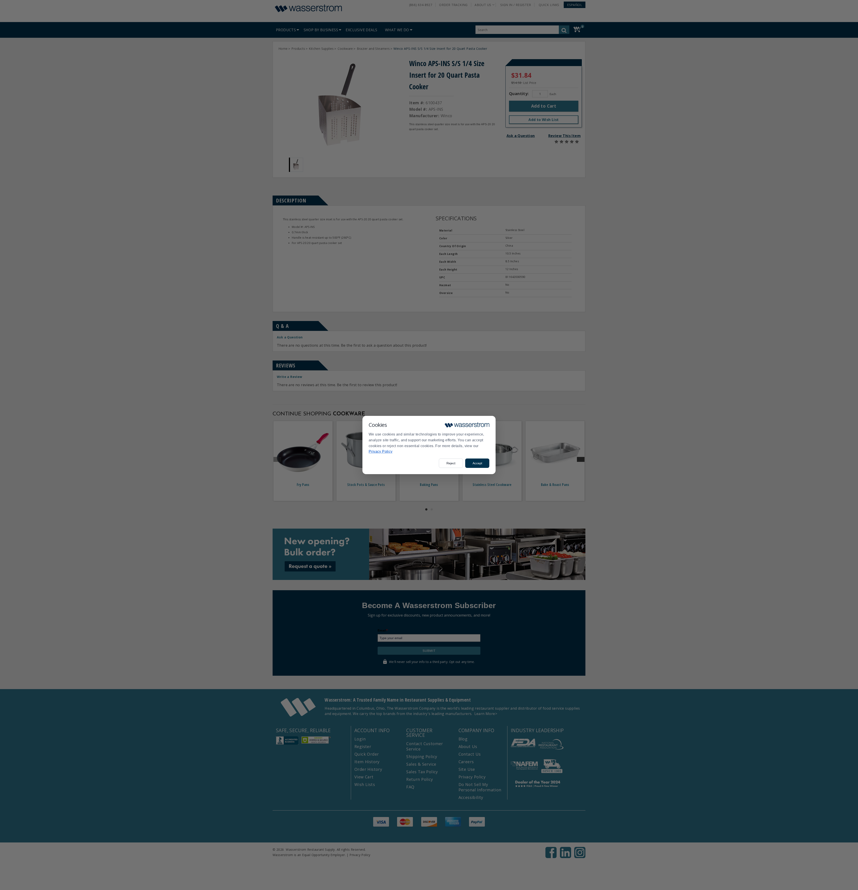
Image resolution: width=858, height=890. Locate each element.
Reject (450, 463)
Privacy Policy (381, 451)
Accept (477, 463)
